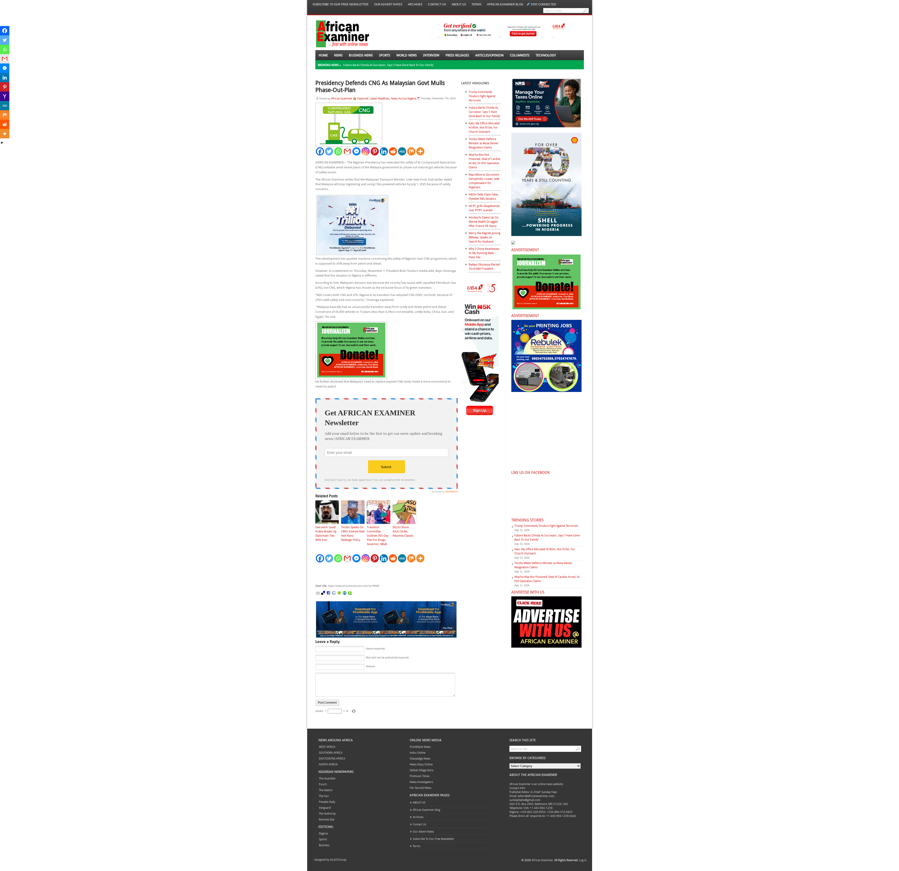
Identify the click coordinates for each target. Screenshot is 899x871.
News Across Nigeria (403, 98)
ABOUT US (459, 4)
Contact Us (437, 4)
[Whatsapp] (338, 151)
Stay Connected (543, 4)
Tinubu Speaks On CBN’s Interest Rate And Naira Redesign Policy (353, 533)
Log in (582, 860)
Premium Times (419, 776)
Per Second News (420, 788)
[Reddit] (393, 151)
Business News (361, 55)
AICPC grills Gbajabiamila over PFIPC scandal (484, 208)
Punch (323, 784)
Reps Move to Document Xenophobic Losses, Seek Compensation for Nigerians (484, 181)
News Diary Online (421, 764)
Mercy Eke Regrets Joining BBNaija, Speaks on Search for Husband (484, 237)
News (338, 55)
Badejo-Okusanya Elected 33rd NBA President (484, 266)
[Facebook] (320, 151)
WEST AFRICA (327, 747)
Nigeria (323, 833)
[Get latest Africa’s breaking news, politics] (337, 33)
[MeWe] (402, 151)
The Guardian (327, 778)
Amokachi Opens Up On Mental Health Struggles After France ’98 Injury (483, 221)
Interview (431, 55)
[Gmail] (347, 151)
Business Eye (326, 819)
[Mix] (411, 151)
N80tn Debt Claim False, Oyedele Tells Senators (483, 196)
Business (324, 845)
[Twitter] (329, 151)
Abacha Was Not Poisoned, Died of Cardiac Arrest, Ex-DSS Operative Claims (485, 161)
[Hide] (2, 143)
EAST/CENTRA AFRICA (332, 758)
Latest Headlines (380, 98)
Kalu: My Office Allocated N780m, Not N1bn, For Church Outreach (484, 127)
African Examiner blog (505, 4)
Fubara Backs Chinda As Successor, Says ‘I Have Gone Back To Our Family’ (388, 65)
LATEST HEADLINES (475, 83)
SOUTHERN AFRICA (330, 752)
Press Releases (457, 55)
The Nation (325, 790)
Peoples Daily (327, 802)
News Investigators (421, 782)
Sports (384, 55)
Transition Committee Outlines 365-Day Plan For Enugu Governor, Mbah (377, 535)
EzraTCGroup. (338, 859)
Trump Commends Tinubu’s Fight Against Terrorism (482, 96)
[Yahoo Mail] (4, 96)
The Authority (327, 813)
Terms (476, 4)
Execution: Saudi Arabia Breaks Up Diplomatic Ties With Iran (325, 533)
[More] (420, 151)
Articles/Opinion (489, 55)
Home (323, 55)
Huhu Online (417, 752)
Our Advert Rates (388, 4)
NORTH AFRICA (328, 764)
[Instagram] (365, 151)
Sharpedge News (420, 758)
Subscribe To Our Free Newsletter (340, 4)
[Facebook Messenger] (356, 151)
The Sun (324, 796)
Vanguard (325, 807)
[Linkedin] (384, 151)
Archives (415, 4)
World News (406, 55)
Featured (362, 98)
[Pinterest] (375, 151)
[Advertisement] (385, 573)
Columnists (519, 55)
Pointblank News (420, 747)
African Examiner (341, 98)
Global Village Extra (421, 770)
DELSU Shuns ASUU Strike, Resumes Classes (403, 531)
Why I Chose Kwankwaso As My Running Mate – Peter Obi (484, 253)
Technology (546, 55)
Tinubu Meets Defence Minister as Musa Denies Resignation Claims (483, 143)
